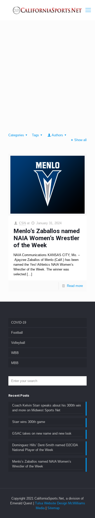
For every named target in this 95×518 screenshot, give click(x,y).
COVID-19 (18, 322)
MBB (14, 363)
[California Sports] (47, 10)
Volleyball (18, 343)
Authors (57, 135)
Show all (80, 140)
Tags (35, 135)
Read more (75, 286)
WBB (15, 353)
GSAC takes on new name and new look (41, 433)
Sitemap (53, 508)
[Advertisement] (47, 77)
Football (17, 332)
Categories (16, 135)
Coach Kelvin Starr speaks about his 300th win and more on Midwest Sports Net (46, 407)
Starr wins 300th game (28, 422)
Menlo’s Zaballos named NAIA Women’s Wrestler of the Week (46, 238)
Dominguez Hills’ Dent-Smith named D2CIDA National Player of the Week (45, 447)
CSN (22, 223)
